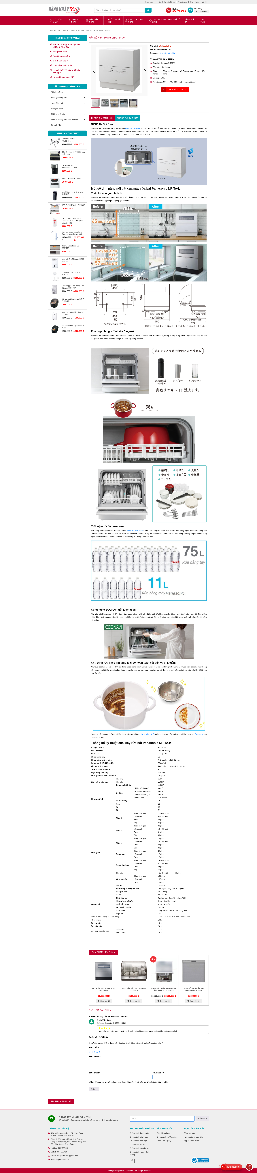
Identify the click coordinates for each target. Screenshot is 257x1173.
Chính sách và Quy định (167, 1137)
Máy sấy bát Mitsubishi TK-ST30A (134, 989)
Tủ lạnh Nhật (75, 20)
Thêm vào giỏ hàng (177, 90)
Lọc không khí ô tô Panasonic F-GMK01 (70, 166)
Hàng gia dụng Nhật (135, 20)
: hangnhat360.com (60, 1160)
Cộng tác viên (189, 1133)
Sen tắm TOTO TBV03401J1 (68, 140)
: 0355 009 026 (59, 1152)
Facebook (198, 734)
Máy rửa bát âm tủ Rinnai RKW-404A (194, 989)
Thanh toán (194, 2)
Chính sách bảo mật (138, 1141)
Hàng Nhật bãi (190, 20)
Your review (95, 1056)
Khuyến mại (182, 2)
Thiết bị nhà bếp (114, 20)
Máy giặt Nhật (93, 20)
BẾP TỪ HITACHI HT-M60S (73, 205)
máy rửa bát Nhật (132, 128)
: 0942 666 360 (59, 1148)
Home (52, 30)
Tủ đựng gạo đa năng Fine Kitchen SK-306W (73, 287)
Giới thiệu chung (164, 1133)
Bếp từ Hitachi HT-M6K (71, 178)
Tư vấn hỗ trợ (169, 2)
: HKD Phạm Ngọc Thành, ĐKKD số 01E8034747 (67, 1134)
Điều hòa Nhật (57, 20)
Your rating (94, 1047)
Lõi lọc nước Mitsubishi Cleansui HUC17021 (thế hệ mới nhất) (72, 220)
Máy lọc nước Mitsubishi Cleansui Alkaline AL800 (72, 233)
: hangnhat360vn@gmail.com (64, 1156)
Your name (158, 1073)
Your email (94, 1073)
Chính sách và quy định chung (140, 1153)
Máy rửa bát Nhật (77, 30)
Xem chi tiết (105, 1001)
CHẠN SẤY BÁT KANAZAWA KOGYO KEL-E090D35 (163, 989)
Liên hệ (204, 2)
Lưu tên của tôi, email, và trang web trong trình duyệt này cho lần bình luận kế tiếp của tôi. (129, 1082)
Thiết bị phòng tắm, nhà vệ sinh (166, 20)
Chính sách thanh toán (139, 1133)
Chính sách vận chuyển (140, 1148)
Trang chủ (149, 2)
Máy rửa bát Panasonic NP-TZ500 (104, 989)
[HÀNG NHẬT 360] (64, 10)
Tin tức (158, 2)
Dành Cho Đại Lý (164, 1141)
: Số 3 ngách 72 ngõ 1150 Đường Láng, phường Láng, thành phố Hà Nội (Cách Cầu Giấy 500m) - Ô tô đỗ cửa (68, 1141)
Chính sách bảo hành (139, 1137)
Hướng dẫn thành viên (193, 1137)
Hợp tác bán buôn (191, 1141)
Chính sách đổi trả (137, 1144)
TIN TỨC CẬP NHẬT (61, 1101)
